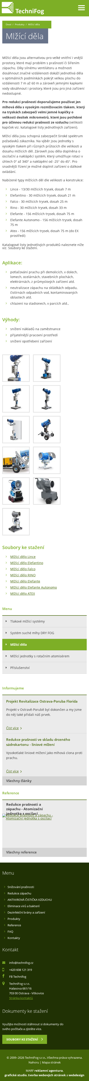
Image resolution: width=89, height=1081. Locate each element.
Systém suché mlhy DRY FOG (32, 633)
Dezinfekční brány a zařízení (26, 912)
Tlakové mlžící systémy (27, 621)
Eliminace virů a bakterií (23, 906)
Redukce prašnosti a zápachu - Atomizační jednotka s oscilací (24, 808)
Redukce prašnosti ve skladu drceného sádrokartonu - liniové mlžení (38, 742)
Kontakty (14, 938)
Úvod (8, 24)
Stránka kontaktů (21, 998)
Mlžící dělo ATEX (22, 593)
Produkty (19, 24)
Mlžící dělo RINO (23, 575)
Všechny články (18, 780)
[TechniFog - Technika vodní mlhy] (23, 8)
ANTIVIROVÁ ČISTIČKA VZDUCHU (30, 900)
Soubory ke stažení (24, 1039)
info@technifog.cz (21, 963)
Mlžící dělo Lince (23, 556)
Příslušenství (20, 668)
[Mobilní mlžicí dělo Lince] (16, 491)
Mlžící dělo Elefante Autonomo (33, 587)
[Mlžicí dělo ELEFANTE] (46, 429)
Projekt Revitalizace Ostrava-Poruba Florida (42, 701)
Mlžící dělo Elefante (25, 581)
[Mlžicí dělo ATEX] (46, 460)
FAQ (10, 931)
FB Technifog (17, 977)
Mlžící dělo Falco (22, 569)
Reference (14, 925)
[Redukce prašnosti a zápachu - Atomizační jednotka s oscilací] (28, 817)
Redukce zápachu (19, 893)
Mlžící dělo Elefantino (26, 563)
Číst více (12, 728)
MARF (30, 1070)
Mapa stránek (51, 1062)
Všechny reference (21, 852)
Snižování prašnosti (21, 887)
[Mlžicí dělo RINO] (16, 368)
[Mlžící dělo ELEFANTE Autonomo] (16, 460)
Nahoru (34, 1062)
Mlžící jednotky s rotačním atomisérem (39, 656)
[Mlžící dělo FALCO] (16, 521)
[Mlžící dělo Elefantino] (46, 491)
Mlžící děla (18, 644)
